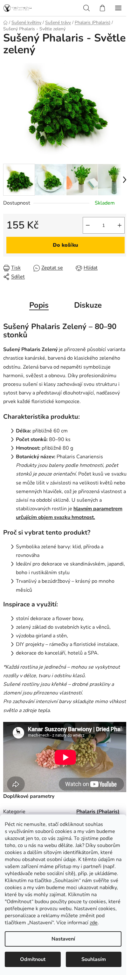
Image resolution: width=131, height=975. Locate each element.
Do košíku (65, 245)
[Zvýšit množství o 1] (119, 225)
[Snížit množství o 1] (88, 225)
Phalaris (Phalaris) (98, 811)
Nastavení (63, 938)
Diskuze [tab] (88, 305)
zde (94, 922)
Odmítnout (32, 959)
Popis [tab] (39, 305)
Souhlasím (93, 959)
